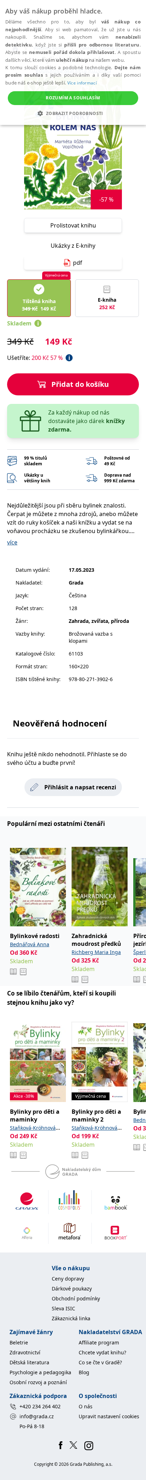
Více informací (82, 83)
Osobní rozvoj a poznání (38, 1382)
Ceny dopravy (68, 1278)
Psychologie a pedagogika (40, 1372)
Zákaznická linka (71, 1318)
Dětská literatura (29, 1362)
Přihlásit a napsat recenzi (80, 787)
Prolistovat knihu (73, 225)
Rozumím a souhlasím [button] (73, 98)
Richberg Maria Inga (96, 952)
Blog (84, 1372)
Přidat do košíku (80, 384)
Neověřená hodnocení (60, 723)
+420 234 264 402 (40, 1406)
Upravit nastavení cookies (109, 1416)
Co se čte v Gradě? (100, 1362)
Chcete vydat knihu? (102, 1352)
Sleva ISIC (63, 1308)
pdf (77, 263)
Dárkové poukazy (72, 1288)
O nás (85, 1406)
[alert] (73, 62)
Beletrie (19, 1342)
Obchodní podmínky (76, 1298)
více (12, 542)
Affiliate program (99, 1342)
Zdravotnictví (25, 1352)
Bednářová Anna (29, 944)
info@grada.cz (36, 1416)
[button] (73, 113)
